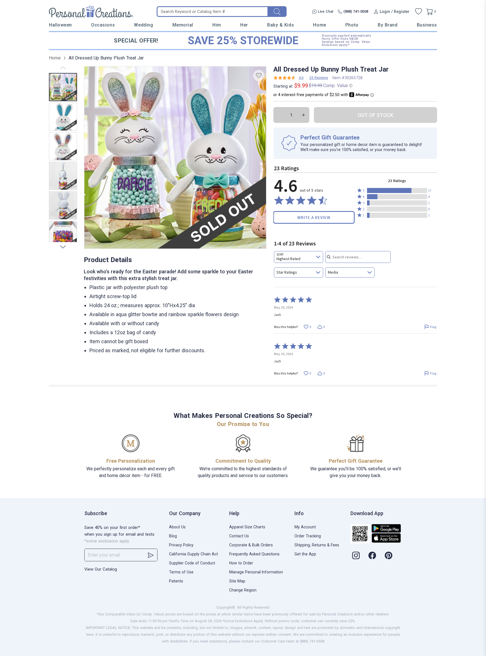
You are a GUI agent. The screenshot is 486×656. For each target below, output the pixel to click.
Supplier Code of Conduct (192, 563)
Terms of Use (181, 572)
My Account (305, 527)
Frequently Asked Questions (254, 554)
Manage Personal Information (256, 572)
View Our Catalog (100, 569)
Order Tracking (307, 536)
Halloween (60, 25)
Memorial (182, 25)
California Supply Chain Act (193, 554)
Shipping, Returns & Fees (316, 545)
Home (319, 25)
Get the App (305, 554)
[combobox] (298, 257)
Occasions (103, 25)
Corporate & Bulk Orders (251, 545)
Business (427, 25)
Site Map (237, 581)
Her (244, 25)
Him (216, 25)
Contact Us (239, 536)
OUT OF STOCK (375, 115)
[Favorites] (418, 11)
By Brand (387, 25)
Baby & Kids (280, 25)
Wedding (143, 25)
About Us (177, 527)
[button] (397, 190)
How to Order (241, 563)
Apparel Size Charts (247, 527)
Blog (173, 536)
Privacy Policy (181, 545)
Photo (352, 25)
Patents (176, 581)
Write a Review (313, 217)
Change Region (242, 590)
